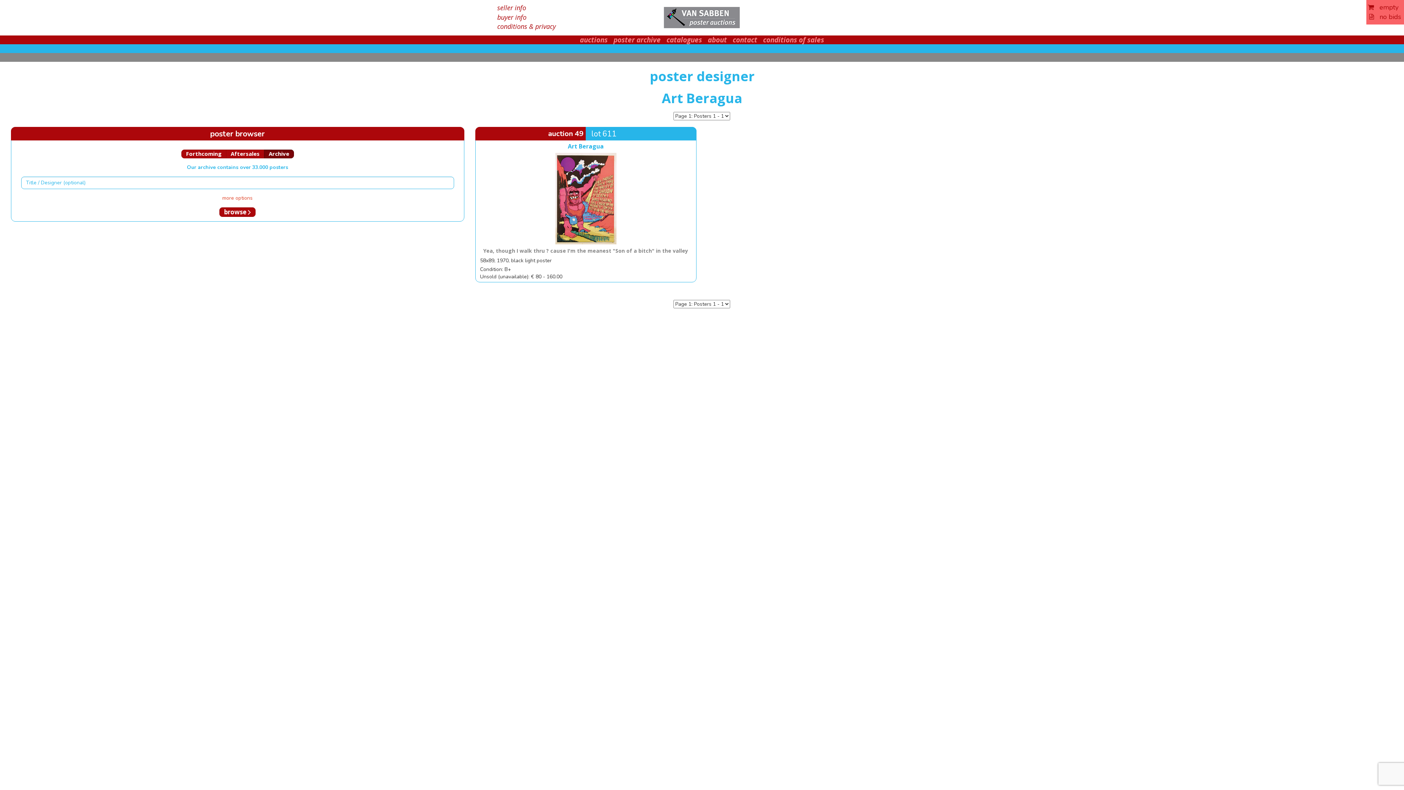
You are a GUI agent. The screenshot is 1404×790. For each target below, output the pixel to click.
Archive (279, 153)
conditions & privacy (526, 26)
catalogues (684, 39)
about (717, 39)
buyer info (511, 17)
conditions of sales (793, 39)
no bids (1387, 16)
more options (237, 198)
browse (236, 212)
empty (1386, 7)
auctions (594, 39)
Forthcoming (204, 153)
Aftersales (245, 153)
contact (745, 39)
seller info (511, 7)
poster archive (637, 39)
